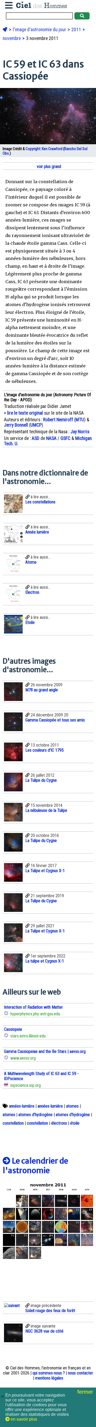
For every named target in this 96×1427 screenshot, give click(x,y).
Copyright (33, 149)
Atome (31, 562)
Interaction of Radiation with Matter (33, 1007)
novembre (12, 38)
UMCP (36, 425)
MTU (79, 419)
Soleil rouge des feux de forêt (50, 1310)
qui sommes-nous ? (49, 1373)
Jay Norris (79, 431)
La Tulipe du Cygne (41, 780)
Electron (32, 592)
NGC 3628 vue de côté (44, 1331)
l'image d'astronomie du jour (40, 29)
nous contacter (80, 1373)
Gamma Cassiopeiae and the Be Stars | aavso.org (45, 1051)
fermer (86, 1392)
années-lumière (21, 1106)
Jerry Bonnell (16, 425)
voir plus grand (48, 166)
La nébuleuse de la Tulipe (46, 810)
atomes (72, 1106)
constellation (13, 1123)
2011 (76, 29)
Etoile (30, 622)
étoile (74, 1123)
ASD (35, 438)
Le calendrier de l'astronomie (35, 1165)
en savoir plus (23, 1419)
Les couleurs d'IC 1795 (44, 750)
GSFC (65, 438)
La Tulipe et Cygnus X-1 (45, 870)
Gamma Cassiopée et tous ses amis (55, 720)
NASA (51, 438)
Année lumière (37, 532)
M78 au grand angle (41, 689)
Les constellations (40, 501)
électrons (59, 1123)
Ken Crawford (52, 149)
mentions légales (49, 1378)
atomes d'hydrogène (35, 1114)
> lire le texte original (23, 413)
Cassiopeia (13, 1029)
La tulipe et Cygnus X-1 (44, 961)
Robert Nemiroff (58, 419)
